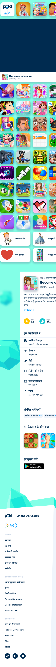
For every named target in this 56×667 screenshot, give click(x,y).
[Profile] (5, 13)
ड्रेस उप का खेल (11, 563)
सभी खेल (8, 569)
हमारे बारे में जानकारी (12, 624)
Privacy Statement (13, 599)
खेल (41, 278)
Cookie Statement (13, 605)
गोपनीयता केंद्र (10, 594)
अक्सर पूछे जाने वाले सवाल (14, 582)
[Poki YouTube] (23, 656)
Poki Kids (9, 636)
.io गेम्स (8, 546)
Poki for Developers (14, 630)
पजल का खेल (10, 557)
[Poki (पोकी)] (7, 7)
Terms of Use (11, 611)
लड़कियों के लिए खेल (33, 416)
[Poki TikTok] (7, 656)
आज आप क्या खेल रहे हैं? (9, 13)
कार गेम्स (8, 540)
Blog (7, 641)
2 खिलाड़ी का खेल (11, 552)
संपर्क (7, 588)
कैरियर (7, 647)
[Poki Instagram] (15, 656)
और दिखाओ (28, 310)
